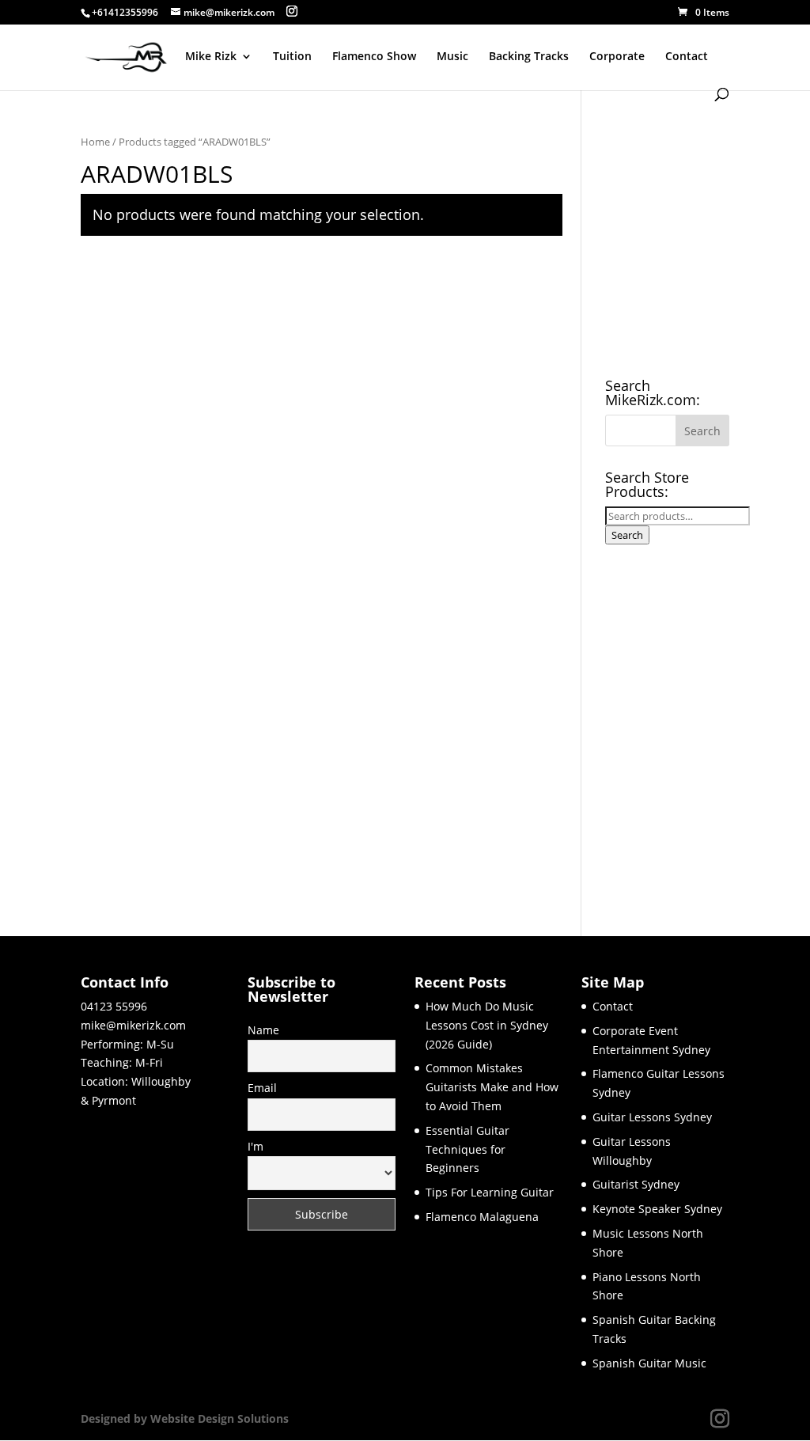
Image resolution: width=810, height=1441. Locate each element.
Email (262, 1087)
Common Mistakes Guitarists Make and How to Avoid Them (492, 1086)
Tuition (292, 57)
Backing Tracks (529, 57)
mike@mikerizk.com (133, 1025)
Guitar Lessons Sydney (652, 1116)
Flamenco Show (374, 57)
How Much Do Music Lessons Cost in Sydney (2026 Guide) (487, 1025)
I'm (255, 1146)
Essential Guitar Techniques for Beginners (467, 1149)
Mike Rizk (211, 57)
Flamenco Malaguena (482, 1216)
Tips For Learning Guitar (490, 1192)
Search (627, 535)
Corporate (617, 57)
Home (95, 142)
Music (452, 57)
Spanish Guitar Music (649, 1363)
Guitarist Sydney (635, 1184)
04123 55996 (114, 1006)
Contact (686, 57)
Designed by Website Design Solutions (185, 1418)
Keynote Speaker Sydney (657, 1208)
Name (263, 1029)
